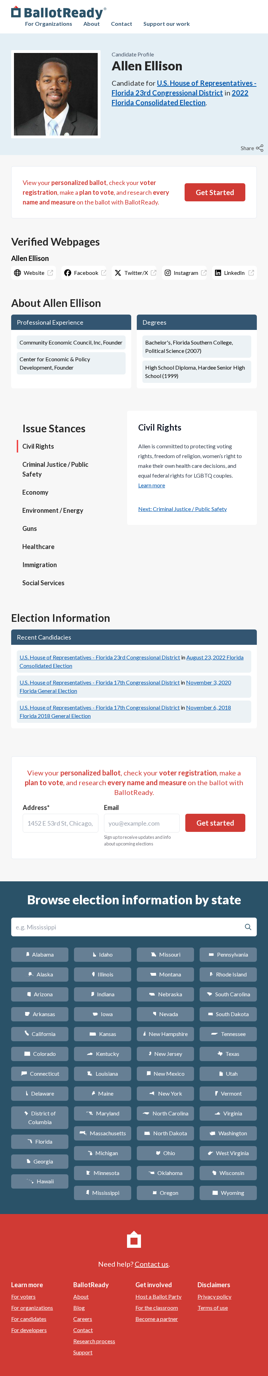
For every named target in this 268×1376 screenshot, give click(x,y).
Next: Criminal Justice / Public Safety (182, 508)
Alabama (40, 954)
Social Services (43, 583)
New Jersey (165, 1053)
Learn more (151, 485)
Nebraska (165, 994)
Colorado (40, 1053)
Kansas (102, 1033)
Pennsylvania (228, 954)
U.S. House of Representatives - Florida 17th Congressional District (100, 682)
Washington (228, 1133)
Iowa (102, 1014)
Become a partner (156, 1318)
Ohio (165, 1153)
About (91, 23)
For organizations (32, 1307)
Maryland (102, 1113)
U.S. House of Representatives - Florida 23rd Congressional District (100, 657)
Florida (39, 1141)
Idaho (103, 954)
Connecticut (40, 1073)
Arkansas (40, 1014)
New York (165, 1093)
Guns (29, 528)
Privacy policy (214, 1296)
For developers (29, 1330)
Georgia (40, 1161)
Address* (36, 807)
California (39, 1033)
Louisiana (102, 1073)
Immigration (39, 565)
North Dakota (165, 1133)
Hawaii (40, 1181)
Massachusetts (102, 1133)
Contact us (152, 1264)
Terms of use (213, 1307)
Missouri (165, 954)
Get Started (215, 192)
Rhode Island (228, 974)
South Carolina (228, 994)
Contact (121, 23)
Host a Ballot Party (158, 1296)
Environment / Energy (52, 510)
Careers (82, 1318)
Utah (228, 1073)
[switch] (253, 148)
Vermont (228, 1093)
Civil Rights (38, 446)
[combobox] (60, 823)
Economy (35, 492)
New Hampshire (165, 1033)
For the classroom (156, 1307)
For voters (23, 1296)
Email (111, 807)
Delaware (40, 1093)
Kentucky (103, 1053)
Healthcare (38, 546)
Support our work (166, 23)
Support (82, 1352)
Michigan (103, 1153)
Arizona (40, 994)
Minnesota (102, 1172)
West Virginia (228, 1153)
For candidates (28, 1318)
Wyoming (228, 1192)
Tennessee (228, 1033)
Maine (102, 1093)
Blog (79, 1307)
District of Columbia (40, 1117)
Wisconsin (228, 1172)
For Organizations (48, 23)
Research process (94, 1341)
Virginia (228, 1113)
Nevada (165, 1014)
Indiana (102, 994)
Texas (228, 1053)
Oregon (165, 1192)
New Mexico (166, 1073)
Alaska (40, 974)
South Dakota (228, 1014)
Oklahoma (165, 1172)
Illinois (102, 974)
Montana (165, 974)
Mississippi (102, 1192)
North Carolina (165, 1113)
